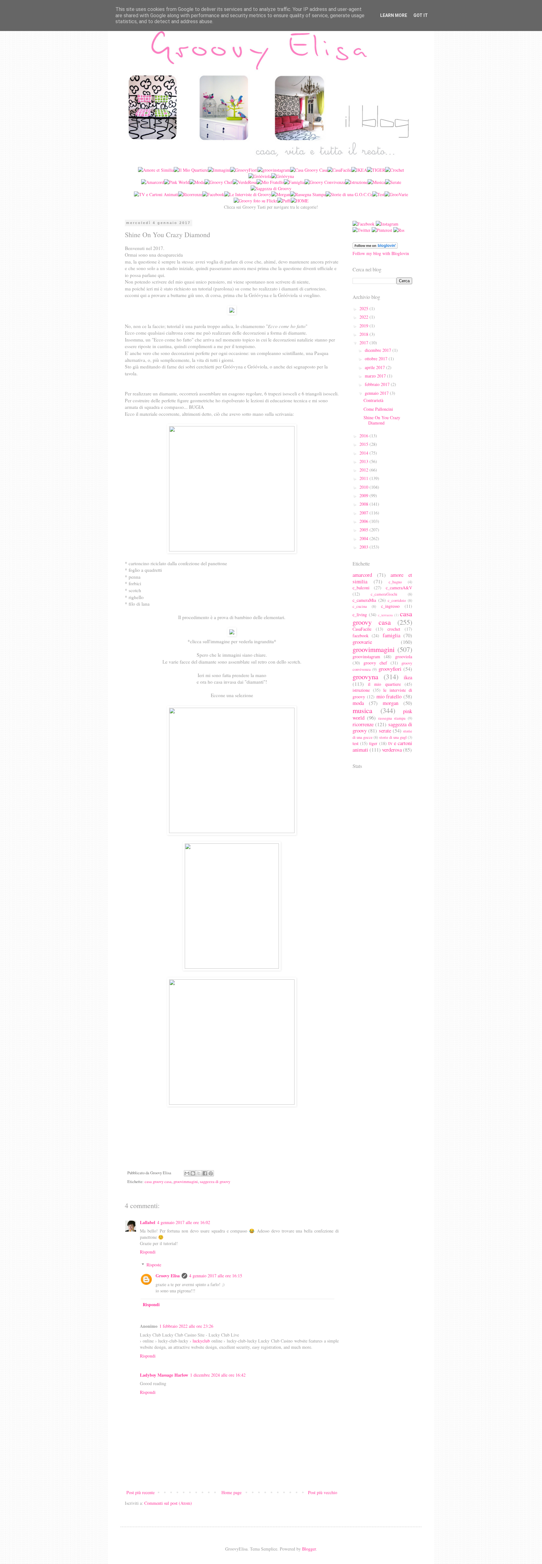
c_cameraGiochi (384, 594)
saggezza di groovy (215, 1181)
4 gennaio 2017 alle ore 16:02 (183, 1222)
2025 (364, 308)
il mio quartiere (384, 684)
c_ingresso (390, 606)
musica (362, 710)
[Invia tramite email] (187, 1173)
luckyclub (201, 1341)
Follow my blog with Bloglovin (381, 253)
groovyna (365, 676)
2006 (364, 521)
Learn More (393, 15)
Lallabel (147, 1222)
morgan (390, 702)
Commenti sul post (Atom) (168, 1503)
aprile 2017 (375, 367)
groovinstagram (366, 656)
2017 (364, 343)
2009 (364, 495)
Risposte (153, 1265)
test (356, 743)
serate (385, 730)
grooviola (403, 656)
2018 (364, 334)
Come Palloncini (378, 409)
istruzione (361, 690)
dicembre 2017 (378, 350)
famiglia (391, 635)
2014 (364, 453)
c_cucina (360, 606)
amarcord (362, 574)
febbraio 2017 (378, 384)
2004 (364, 538)
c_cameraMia (364, 600)
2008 (364, 504)
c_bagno (395, 582)
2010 (364, 487)
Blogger (309, 1549)
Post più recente (140, 1492)
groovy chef (375, 663)
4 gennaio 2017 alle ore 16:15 (215, 1276)
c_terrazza (385, 615)
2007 (364, 513)
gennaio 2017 (377, 393)
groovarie (362, 641)
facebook (361, 636)
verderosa (392, 749)
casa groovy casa (158, 1181)
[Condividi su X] (199, 1173)
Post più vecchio (322, 1492)
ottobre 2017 (377, 359)
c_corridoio (397, 600)
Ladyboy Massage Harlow (164, 1375)
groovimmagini (185, 1181)
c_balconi (361, 588)
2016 (364, 436)
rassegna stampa (392, 718)
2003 (364, 547)
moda (358, 702)
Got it (420, 15)
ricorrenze (363, 724)
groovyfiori (390, 668)
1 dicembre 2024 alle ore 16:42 (218, 1375)
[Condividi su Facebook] (205, 1173)
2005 (364, 530)
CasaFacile (362, 629)
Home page (231, 1492)
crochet (393, 629)
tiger (373, 743)
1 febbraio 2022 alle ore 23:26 (186, 1326)
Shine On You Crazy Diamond (382, 420)
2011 (364, 478)
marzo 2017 (376, 376)
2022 (364, 317)
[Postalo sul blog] (193, 1173)
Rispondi (148, 1252)
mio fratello (389, 696)
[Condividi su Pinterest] (211, 1173)
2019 (364, 326)
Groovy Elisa (168, 1275)
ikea (408, 677)
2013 (364, 461)
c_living (360, 615)
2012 (364, 470)
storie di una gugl (393, 737)
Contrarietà (373, 400)
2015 (364, 444)
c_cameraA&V (399, 588)
